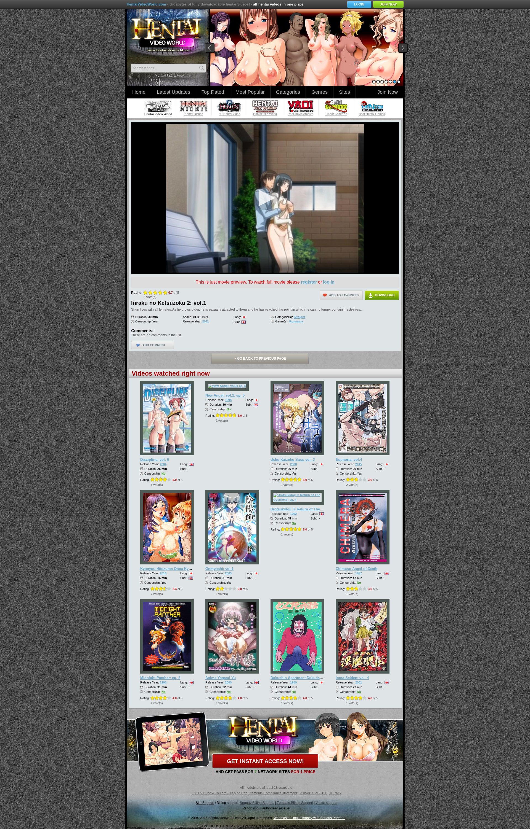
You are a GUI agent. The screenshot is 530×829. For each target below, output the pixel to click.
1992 (293, 513)
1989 (293, 682)
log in (329, 282)
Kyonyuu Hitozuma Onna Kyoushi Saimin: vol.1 (181, 569)
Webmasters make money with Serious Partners (309, 818)
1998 (163, 682)
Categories (288, 92)
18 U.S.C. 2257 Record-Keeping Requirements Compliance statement (244, 793)
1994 (228, 400)
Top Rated (213, 92)
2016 (163, 573)
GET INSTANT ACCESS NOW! (265, 761)
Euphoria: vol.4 (349, 459)
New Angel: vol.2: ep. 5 (225, 395)
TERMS (335, 793)
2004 (163, 464)
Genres (319, 92)
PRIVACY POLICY (313, 793)
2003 (228, 573)
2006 (228, 682)
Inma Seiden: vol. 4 (352, 678)
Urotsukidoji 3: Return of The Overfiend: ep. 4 (309, 509)
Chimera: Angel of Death (356, 569)
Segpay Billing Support (257, 803)
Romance (296, 321)
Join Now (387, 92)
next (403, 48)
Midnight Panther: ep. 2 (160, 678)
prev (210, 48)
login (359, 4)
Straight (299, 317)
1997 (358, 573)
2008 (293, 464)
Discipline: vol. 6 (154, 459)
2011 (205, 321)
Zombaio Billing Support (295, 803)
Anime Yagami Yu (220, 678)
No (163, 473)
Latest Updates (173, 92)
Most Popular (250, 92)
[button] (265, 198)
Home (138, 92)
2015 (358, 464)
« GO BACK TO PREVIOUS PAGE (260, 358)
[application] (265, 198)
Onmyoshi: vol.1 (219, 569)
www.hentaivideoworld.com (166, 35)
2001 (358, 682)
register (309, 282)
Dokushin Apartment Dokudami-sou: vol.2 (306, 678)
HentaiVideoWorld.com (146, 4)
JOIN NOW (388, 4)
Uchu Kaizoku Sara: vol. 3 (293, 459)
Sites (344, 92)
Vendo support (326, 803)
